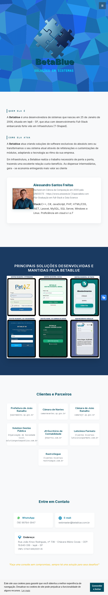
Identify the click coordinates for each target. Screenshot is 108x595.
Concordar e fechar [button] (97, 587)
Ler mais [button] (26, 590)
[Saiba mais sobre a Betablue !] (54, 43)
